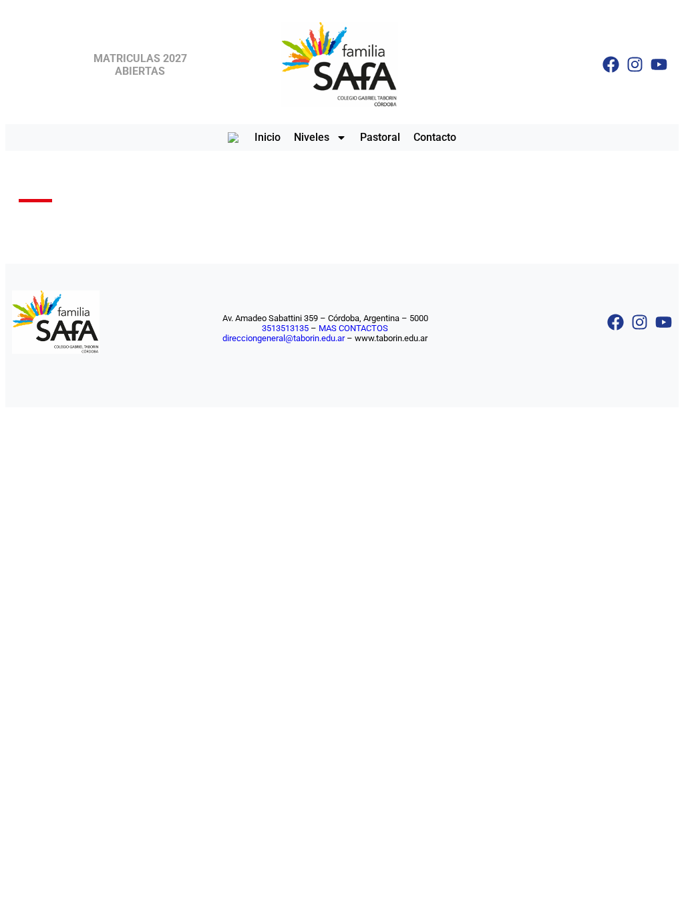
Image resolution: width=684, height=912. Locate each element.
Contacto (434, 137)
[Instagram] (635, 64)
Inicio (267, 137)
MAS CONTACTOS (353, 328)
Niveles (311, 137)
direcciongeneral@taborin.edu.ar (283, 338)
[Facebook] (611, 64)
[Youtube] (659, 64)
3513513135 (285, 328)
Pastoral (380, 137)
